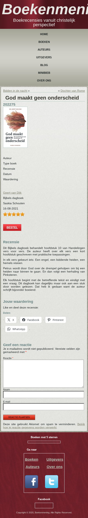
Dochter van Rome (73, 90)
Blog (44, 65)
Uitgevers (44, 57)
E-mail (6, 401)
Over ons (44, 80)
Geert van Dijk (12, 192)
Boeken (44, 41)
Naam (6, 389)
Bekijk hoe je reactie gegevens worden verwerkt (44, 425)
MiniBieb (44, 72)
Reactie (8, 358)
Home (44, 34)
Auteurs (44, 49)
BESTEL (12, 227)
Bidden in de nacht (15, 90)
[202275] (15, 146)
